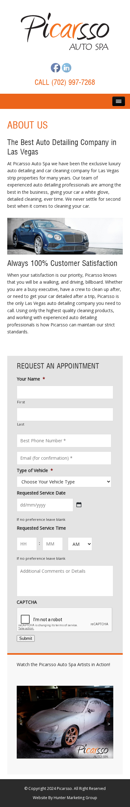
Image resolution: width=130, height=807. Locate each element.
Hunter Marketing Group (75, 797)
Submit (25, 638)
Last (21, 424)
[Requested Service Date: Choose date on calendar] (79, 504)
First (21, 402)
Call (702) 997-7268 (65, 82)
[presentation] (65, 620)
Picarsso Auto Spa (65, 31)
